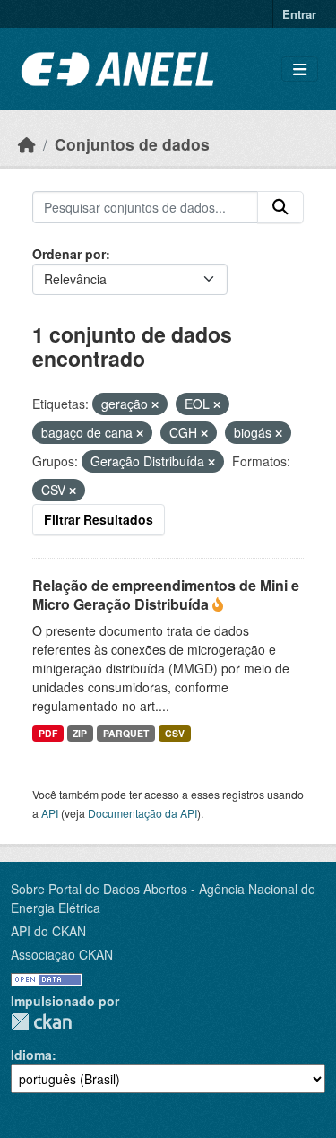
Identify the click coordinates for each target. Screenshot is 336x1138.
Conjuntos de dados (132, 144)
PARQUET (126, 733)
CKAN (41, 1021)
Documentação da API (142, 813)
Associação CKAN (62, 954)
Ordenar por (69, 254)
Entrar (299, 13)
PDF (48, 733)
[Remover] (155, 404)
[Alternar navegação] (299, 69)
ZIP (80, 733)
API (49, 813)
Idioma (31, 1055)
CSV (175, 733)
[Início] (27, 144)
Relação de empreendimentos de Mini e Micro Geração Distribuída (165, 594)
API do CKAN (48, 931)
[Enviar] (280, 207)
